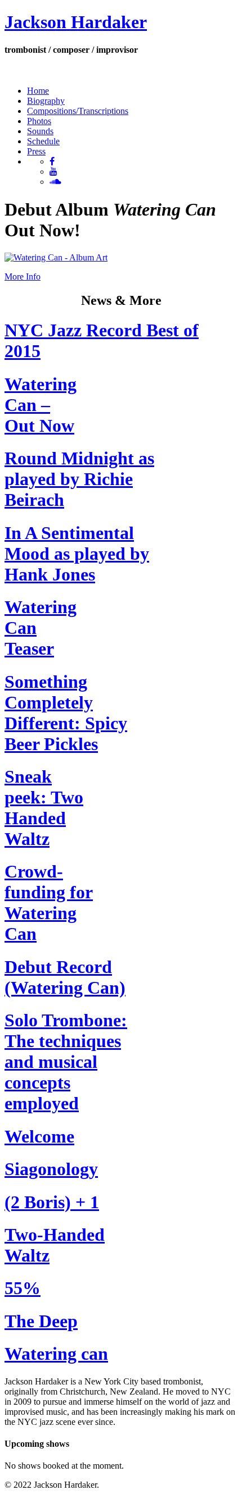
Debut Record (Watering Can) (65, 977)
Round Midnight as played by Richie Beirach (79, 479)
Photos (39, 121)
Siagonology (51, 1169)
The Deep (41, 1321)
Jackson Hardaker (76, 22)
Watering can (56, 1353)
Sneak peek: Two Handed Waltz (44, 807)
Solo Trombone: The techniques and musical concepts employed (66, 1061)
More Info (23, 276)
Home (38, 90)
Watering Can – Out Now (41, 405)
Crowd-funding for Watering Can (49, 902)
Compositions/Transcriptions (77, 111)
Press (36, 151)
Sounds (40, 131)
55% (23, 1288)
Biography (46, 101)
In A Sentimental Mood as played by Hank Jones (77, 553)
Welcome (39, 1136)
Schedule (43, 141)
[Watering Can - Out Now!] (56, 257)
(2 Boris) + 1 (52, 1202)
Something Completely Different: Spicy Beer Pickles (66, 712)
